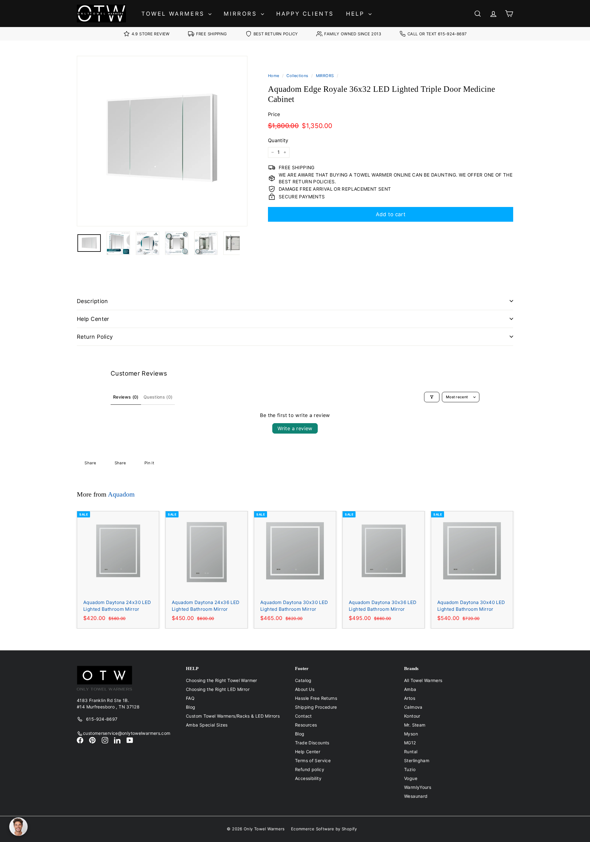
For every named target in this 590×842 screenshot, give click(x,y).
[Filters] (431, 397)
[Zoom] (162, 141)
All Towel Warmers (423, 680)
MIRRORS (241, 13)
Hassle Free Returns (316, 698)
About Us (304, 689)
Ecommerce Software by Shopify (324, 828)
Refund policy (309, 769)
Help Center (93, 319)
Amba (410, 689)
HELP (356, 13)
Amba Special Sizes (207, 724)
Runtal (410, 751)
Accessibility (308, 778)
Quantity (278, 140)
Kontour (412, 716)
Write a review (295, 428)
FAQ (190, 698)
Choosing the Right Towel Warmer (221, 680)
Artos (409, 698)
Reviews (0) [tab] (126, 397)
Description (92, 301)
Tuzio (409, 769)
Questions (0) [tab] (158, 397)
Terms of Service (313, 760)
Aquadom (121, 494)
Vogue (410, 778)
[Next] (243, 243)
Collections (297, 75)
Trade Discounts (312, 742)
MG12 (410, 742)
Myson (411, 733)
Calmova (413, 707)
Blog (190, 707)
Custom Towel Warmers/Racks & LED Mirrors (233, 716)
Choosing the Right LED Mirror (218, 689)
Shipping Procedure (316, 707)
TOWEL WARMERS (174, 13)
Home (273, 75)
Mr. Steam (414, 724)
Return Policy (95, 336)
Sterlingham (416, 760)
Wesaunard (415, 796)
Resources (306, 724)
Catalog (303, 680)
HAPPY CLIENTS (305, 13)
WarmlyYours (417, 787)
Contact (303, 716)
